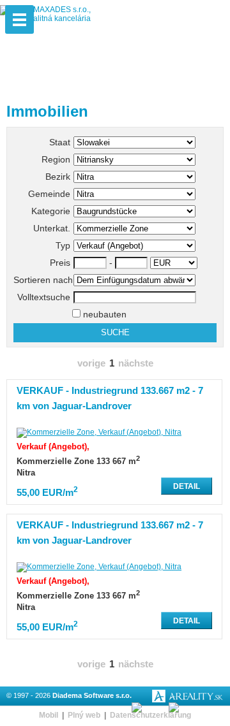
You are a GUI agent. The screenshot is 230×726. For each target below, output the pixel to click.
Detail (186, 486)
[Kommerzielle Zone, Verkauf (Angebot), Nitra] (99, 432)
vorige (91, 363)
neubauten (103, 314)
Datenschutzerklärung (150, 715)
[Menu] (19, 19)
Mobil (48, 715)
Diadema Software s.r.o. (92, 695)
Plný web (84, 715)
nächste (135, 363)
